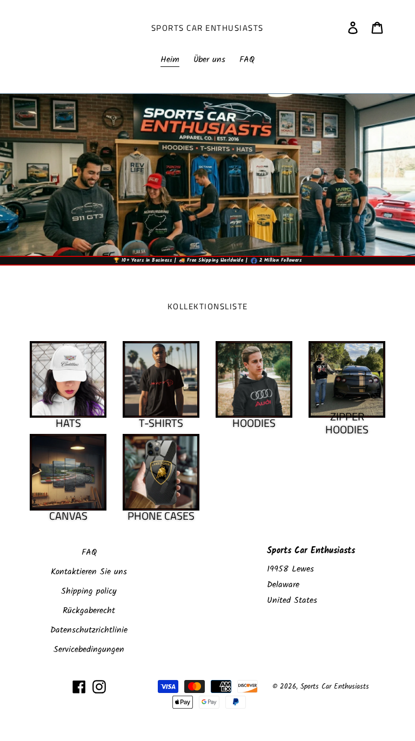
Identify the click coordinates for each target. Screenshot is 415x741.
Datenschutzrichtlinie (89, 630)
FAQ (89, 552)
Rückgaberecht (89, 610)
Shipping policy (89, 591)
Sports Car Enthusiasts (207, 28)
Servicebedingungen (88, 649)
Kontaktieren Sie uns (89, 572)
